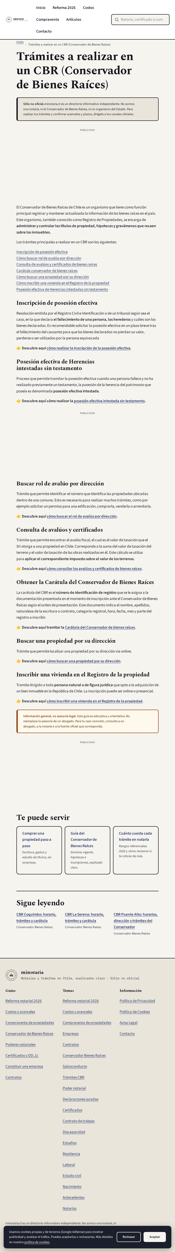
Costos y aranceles (20, 1012)
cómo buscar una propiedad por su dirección (84, 661)
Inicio (40, 7)
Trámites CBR (73, 1077)
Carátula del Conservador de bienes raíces (100, 627)
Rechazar (129, 1237)
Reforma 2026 (64, 7)
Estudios (70, 1143)
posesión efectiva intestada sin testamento (109, 401)
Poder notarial (74, 1088)
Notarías (70, 1208)
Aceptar (154, 1237)
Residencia (71, 1154)
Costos (88, 7)
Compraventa (47, 19)
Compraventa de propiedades (29, 1023)
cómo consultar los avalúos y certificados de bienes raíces (94, 568)
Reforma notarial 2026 (23, 1001)
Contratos (13, 1077)
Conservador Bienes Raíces (84, 1055)
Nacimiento (72, 1186)
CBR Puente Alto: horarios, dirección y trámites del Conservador (136, 921)
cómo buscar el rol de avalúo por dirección (82, 516)
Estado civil (72, 1175)
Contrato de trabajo (79, 1121)
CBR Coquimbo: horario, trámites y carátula (36, 917)
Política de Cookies (135, 1012)
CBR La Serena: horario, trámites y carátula (84, 917)
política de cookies (36, 1242)
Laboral (69, 1165)
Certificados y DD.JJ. (22, 1055)
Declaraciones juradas (80, 1099)
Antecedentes (74, 1197)
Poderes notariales (20, 1044)
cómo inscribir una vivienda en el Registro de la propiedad (94, 701)
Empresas (71, 1033)
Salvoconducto (75, 1066)
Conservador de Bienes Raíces (29, 1033)
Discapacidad (74, 1132)
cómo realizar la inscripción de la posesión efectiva (88, 348)
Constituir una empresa (24, 1066)
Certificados (72, 1110)
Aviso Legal (128, 1023)
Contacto (43, 31)
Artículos (73, 19)
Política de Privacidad (137, 1001)
